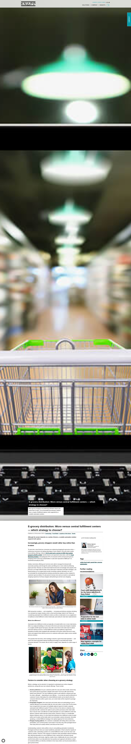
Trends (73, 533)
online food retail (85, 562)
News (103, 2)
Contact (129, 19)
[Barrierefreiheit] (106, 2)
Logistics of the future (65, 533)
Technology (48, 533)
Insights (102, 5)
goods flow (93, 562)
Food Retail (55, 533)
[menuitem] (94, 2)
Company (94, 5)
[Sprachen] (109, 2)
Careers (94, 2)
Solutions (85, 5)
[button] (3, 740)
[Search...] (108, 5)
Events (99, 2)
